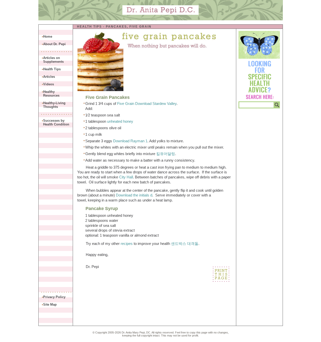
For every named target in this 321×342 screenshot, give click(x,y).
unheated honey (120, 121)
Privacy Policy (54, 297)
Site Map (50, 304)
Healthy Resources (51, 93)
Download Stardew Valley (156, 103)
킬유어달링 (165, 154)
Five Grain (125, 103)
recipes (127, 243)
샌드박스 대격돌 (184, 243)
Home (47, 36)
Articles (49, 77)
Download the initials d (134, 195)
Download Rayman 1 (130, 141)
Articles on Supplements (53, 59)
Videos (48, 84)
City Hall (126, 177)
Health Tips (89, 26)
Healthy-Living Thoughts (54, 105)
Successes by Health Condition (56, 122)
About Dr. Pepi (54, 44)
